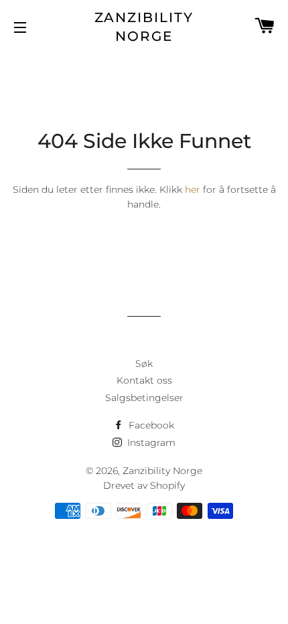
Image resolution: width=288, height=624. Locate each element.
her (192, 189)
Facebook (150, 425)
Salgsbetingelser (144, 398)
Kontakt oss (144, 380)
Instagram (150, 443)
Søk (144, 364)
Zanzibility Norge (144, 26)
